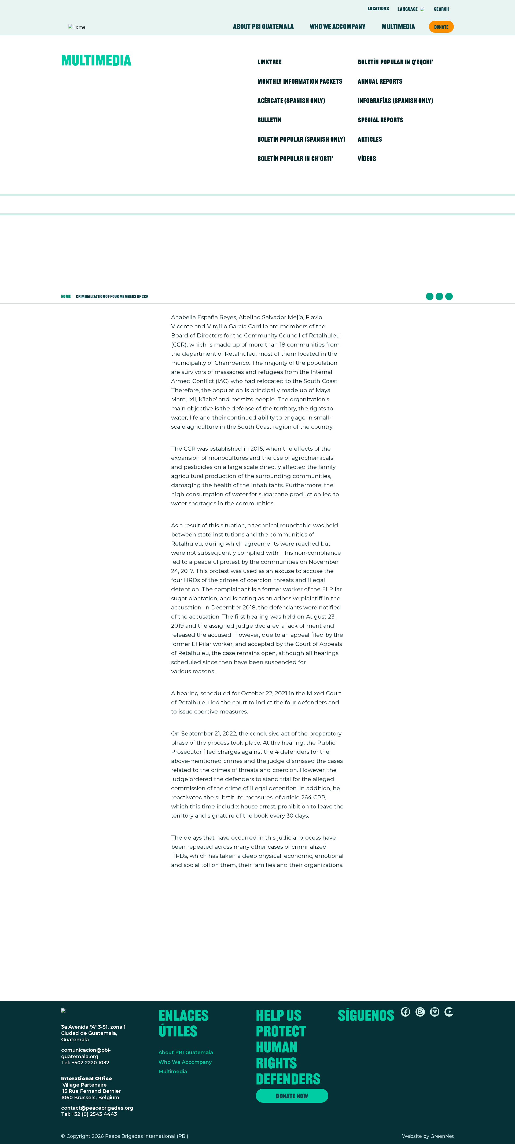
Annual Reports (380, 81)
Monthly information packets (300, 81)
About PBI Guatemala (263, 26)
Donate (441, 27)
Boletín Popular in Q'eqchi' (395, 62)
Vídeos (367, 158)
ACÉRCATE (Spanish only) (291, 100)
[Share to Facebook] (429, 296)
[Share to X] (439, 296)
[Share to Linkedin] (449, 296)
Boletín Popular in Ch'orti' (295, 158)
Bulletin (270, 120)
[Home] (89, 27)
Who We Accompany (185, 1062)
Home (66, 296)
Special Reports (380, 120)
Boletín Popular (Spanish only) (301, 139)
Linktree (270, 62)
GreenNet (442, 1136)
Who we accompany (338, 26)
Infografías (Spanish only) (395, 100)
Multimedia (398, 26)
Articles (370, 139)
